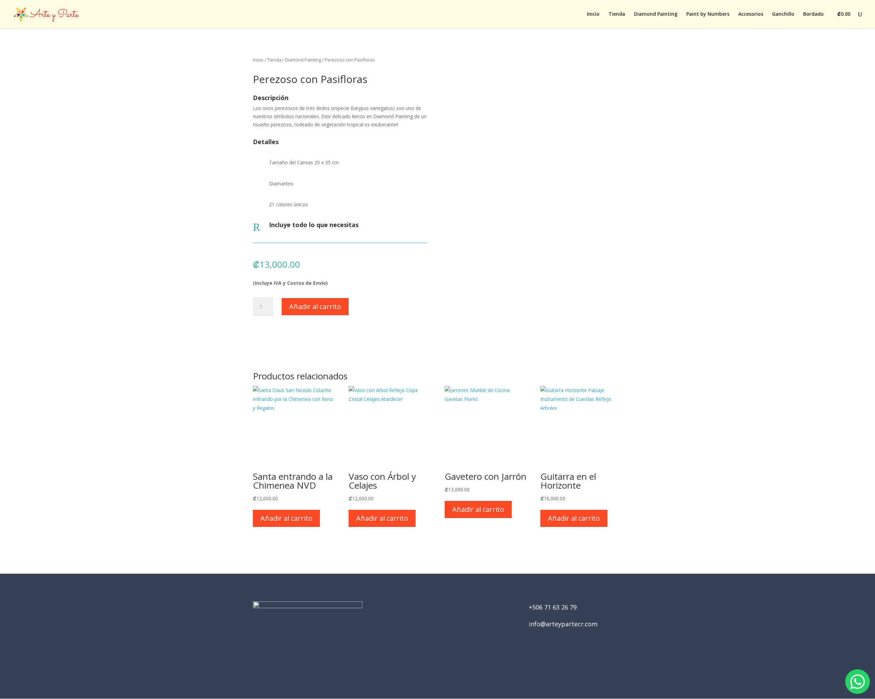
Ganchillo (783, 14)
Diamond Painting (655, 14)
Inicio (593, 14)
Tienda (616, 14)
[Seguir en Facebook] (428, 660)
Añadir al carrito (315, 306)
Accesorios (750, 14)
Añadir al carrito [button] (286, 518)
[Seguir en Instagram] (447, 660)
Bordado (813, 14)
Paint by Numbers (707, 14)
